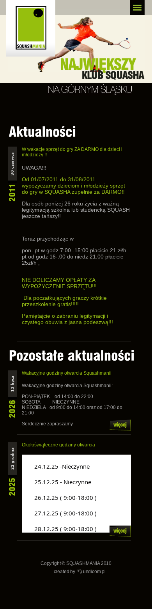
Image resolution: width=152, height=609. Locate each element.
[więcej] (120, 429)
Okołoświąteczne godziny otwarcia (58, 445)
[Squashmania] (35, 31)
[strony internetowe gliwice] (80, 572)
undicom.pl (94, 571)
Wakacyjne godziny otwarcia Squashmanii (66, 373)
